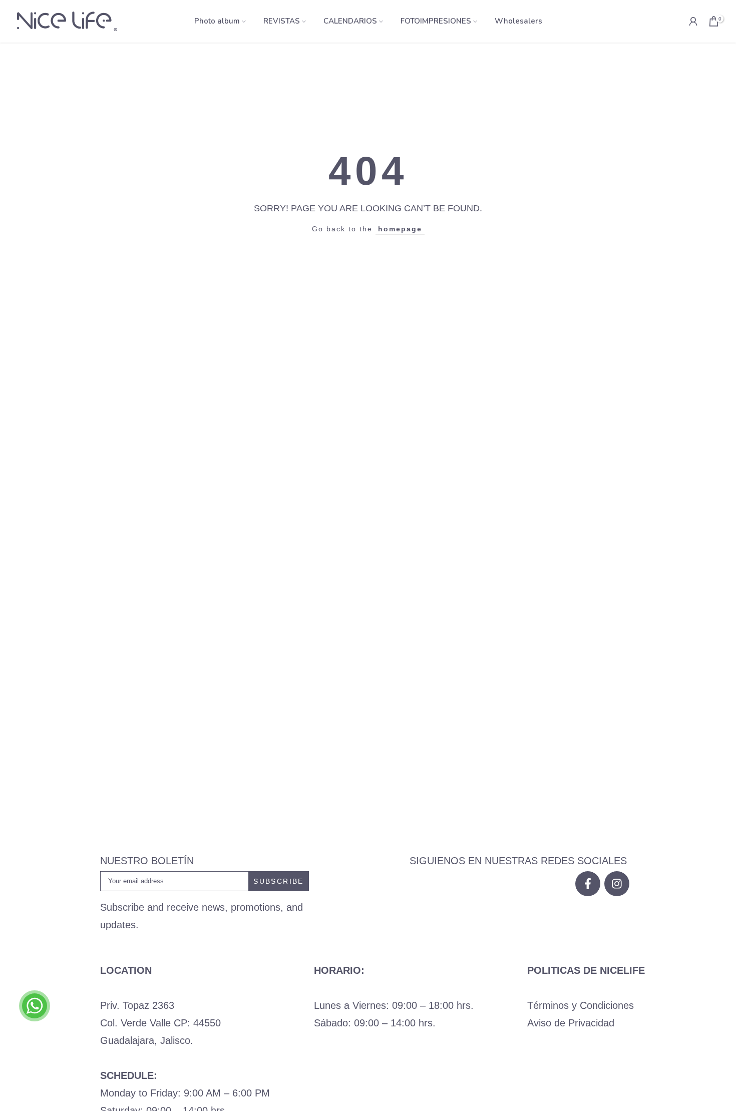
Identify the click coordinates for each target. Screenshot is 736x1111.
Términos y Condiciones (580, 1005)
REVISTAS (281, 21)
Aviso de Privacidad (570, 1022)
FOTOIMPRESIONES (436, 21)
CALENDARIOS (350, 21)
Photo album (217, 21)
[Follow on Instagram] (616, 883)
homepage (400, 229)
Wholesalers (518, 21)
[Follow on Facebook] (587, 883)
